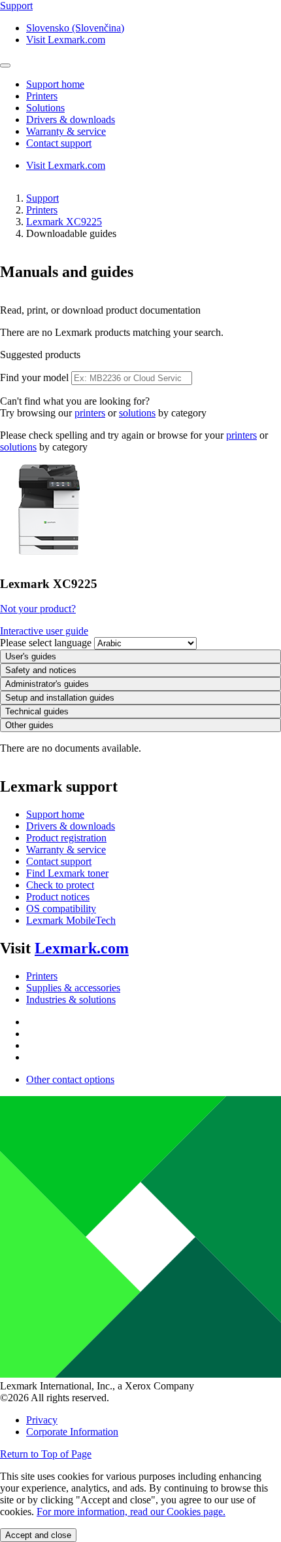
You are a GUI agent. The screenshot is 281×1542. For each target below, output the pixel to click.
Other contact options (70, 1079)
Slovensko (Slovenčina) (75, 27)
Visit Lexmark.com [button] (65, 39)
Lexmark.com (82, 948)
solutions (137, 412)
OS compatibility (61, 908)
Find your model (34, 377)
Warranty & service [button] (66, 131)
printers (89, 412)
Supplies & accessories (73, 987)
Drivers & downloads (70, 826)
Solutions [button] (45, 107)
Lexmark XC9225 (64, 221)
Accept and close (38, 1535)
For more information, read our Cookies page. (131, 1511)
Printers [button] (42, 95)
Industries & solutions (71, 999)
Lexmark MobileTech (71, 920)
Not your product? (38, 608)
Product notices (58, 896)
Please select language (45, 642)
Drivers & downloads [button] (70, 119)
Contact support (58, 861)
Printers (42, 209)
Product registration (66, 837)
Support (42, 198)
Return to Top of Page (45, 1453)
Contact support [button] (58, 143)
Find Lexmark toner (67, 873)
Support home (55, 814)
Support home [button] (55, 84)
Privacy (42, 1419)
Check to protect (60, 884)
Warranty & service (66, 849)
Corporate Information (72, 1431)
